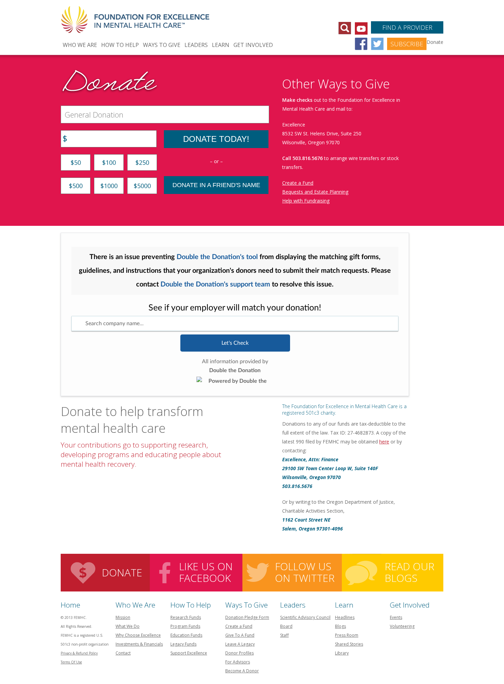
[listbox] (235, 323)
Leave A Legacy (240, 644)
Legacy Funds (183, 644)
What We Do (128, 626)
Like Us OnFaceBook (206, 572)
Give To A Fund (239, 635)
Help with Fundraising (305, 200)
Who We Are (80, 45)
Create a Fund (297, 183)
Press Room (346, 635)
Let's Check (235, 343)
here (384, 441)
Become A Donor (242, 671)
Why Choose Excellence (138, 635)
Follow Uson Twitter (305, 572)
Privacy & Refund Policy (79, 653)
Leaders (196, 45)
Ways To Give (161, 45)
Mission (123, 617)
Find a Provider (407, 27)
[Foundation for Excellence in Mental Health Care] (136, 16)
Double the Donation (235, 370)
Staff (284, 635)
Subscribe (407, 44)
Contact (123, 653)
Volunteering (402, 626)
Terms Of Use (71, 662)
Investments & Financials (139, 644)
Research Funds (185, 617)
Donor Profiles (239, 653)
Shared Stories (349, 644)
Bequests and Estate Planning (315, 191)
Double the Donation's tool (217, 257)
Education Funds (186, 635)
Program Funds (185, 626)
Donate (122, 572)
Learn (220, 45)
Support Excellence (188, 653)
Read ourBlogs (409, 572)
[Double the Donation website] (235, 380)
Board (286, 626)
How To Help (120, 45)
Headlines (345, 617)
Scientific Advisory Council (305, 617)
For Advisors (237, 662)
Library (342, 653)
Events (396, 617)
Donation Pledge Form (247, 617)
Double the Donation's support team (215, 284)
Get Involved (253, 45)
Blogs (340, 626)
